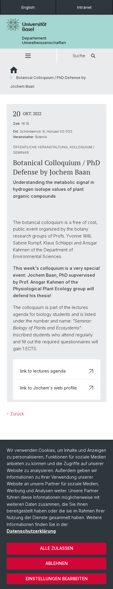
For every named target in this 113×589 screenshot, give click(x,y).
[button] (28, 56)
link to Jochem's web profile (48, 387)
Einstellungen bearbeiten (57, 578)
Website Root (13, 70)
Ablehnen (57, 563)
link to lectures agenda (43, 370)
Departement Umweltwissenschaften (44, 40)
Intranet (84, 7)
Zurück (16, 413)
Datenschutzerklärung (31, 531)
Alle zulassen (56, 548)
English (28, 7)
